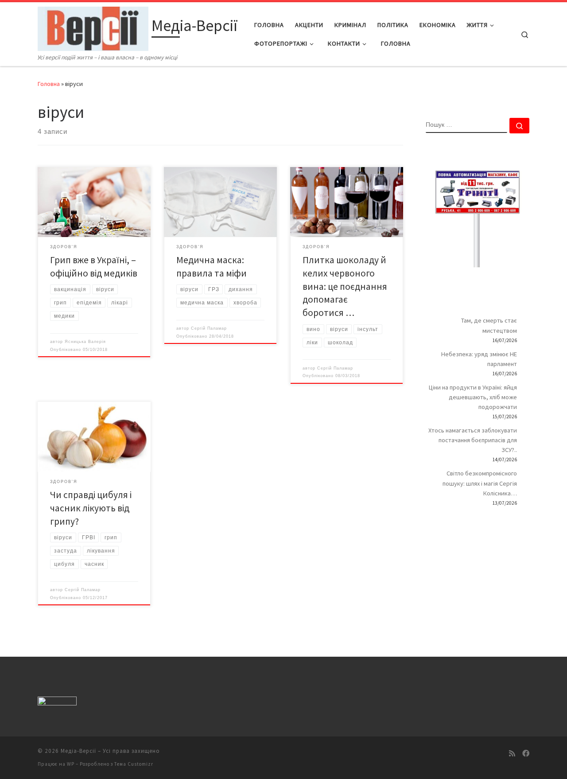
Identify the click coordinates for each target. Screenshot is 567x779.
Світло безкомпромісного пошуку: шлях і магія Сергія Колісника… (480, 483)
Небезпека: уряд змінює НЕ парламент (479, 359)
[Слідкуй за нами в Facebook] (525, 753)
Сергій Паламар (209, 328)
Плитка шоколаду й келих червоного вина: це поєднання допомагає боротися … (345, 286)
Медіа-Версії (78, 751)
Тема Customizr (133, 764)
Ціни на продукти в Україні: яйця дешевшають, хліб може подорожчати (473, 397)
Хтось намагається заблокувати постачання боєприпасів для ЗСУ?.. (472, 440)
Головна (49, 84)
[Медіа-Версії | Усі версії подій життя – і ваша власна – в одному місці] (93, 27)
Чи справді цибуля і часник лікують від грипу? (91, 508)
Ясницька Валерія (85, 341)
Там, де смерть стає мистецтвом (489, 325)
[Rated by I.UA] (57, 703)
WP (70, 764)
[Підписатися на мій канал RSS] (512, 753)
